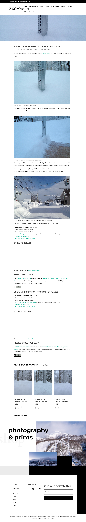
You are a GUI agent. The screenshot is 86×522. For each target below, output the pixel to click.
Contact (31, 11)
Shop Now (65, 461)
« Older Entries (20, 415)
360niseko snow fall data (23, 278)
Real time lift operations (22, 236)
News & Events (44, 6)
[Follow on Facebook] (29, 489)
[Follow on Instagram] (33, 489)
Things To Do (55, 6)
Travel (63, 6)
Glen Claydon (20, 49)
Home (25, 6)
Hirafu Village (46, 54)
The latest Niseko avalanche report (25, 238)
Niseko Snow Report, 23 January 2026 (62, 401)
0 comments (48, 49)
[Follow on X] (36, 489)
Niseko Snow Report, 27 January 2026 (22, 401)
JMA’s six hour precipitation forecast (25, 234)
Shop (25, 11)
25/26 (23, 407)
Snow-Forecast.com (34, 270)
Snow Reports (33, 6)
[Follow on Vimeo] (39, 489)
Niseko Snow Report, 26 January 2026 (42, 401)
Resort (70, 6)
